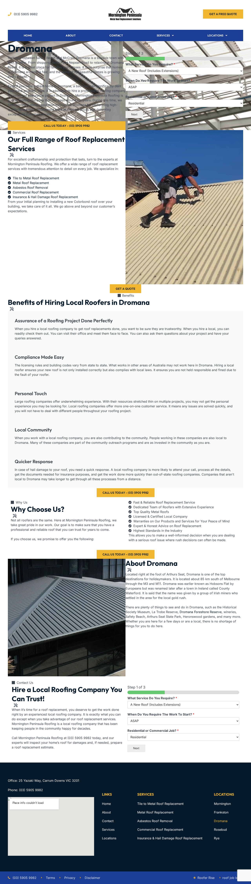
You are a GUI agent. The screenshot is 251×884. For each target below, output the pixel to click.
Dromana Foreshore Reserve (201, 612)
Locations (215, 35)
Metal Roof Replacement (155, 812)
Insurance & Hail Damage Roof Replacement (169, 838)
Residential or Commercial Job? (151, 97)
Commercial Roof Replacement (160, 829)
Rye (216, 838)
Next (134, 114)
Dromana (220, 821)
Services (163, 35)
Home (28, 35)
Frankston (221, 812)
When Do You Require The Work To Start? (159, 80)
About (71, 35)
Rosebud (220, 829)
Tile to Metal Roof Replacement (160, 804)
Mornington (222, 804)
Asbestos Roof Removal (155, 821)
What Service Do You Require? (150, 64)
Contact (116, 35)
